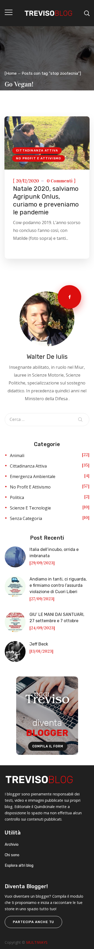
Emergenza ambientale (32, 476)
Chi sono (12, 855)
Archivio (12, 844)
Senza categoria (26, 518)
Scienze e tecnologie (30, 508)
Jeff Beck (39, 644)
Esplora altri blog (19, 865)
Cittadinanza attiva (37, 150)
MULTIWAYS (37, 942)
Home (11, 73)
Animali (17, 455)
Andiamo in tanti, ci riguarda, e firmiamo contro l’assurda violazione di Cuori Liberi (58, 585)
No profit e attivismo (38, 158)
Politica (17, 497)
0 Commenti (60, 181)
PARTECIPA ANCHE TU (33, 922)
